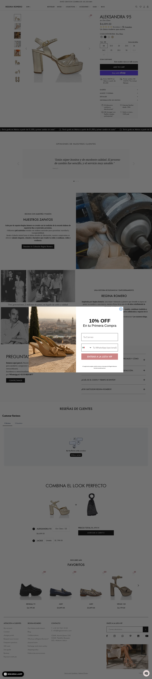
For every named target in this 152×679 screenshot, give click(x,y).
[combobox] (86, 347)
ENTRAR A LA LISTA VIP (99, 356)
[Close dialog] (120, 308)
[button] (13, 674)
